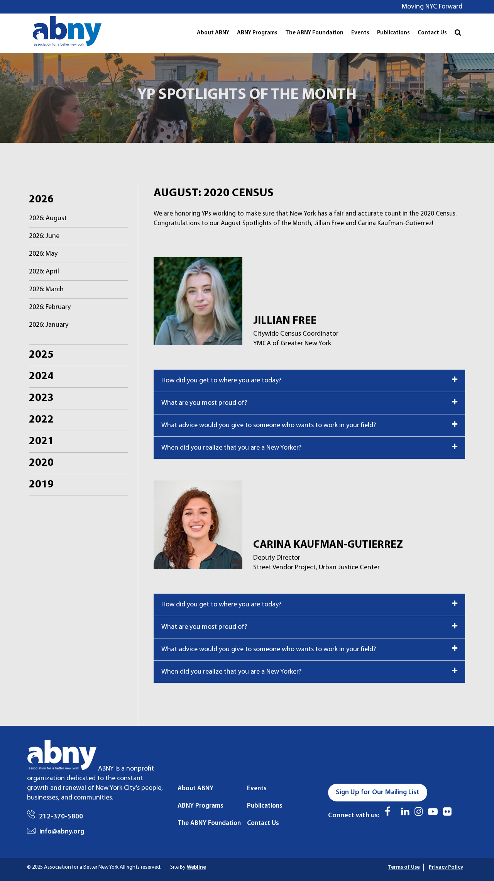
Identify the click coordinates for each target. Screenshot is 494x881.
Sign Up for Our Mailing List (378, 792)
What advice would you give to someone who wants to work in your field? (268, 425)
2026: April (44, 271)
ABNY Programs (257, 33)
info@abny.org (61, 831)
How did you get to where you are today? (221, 380)
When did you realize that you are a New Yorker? (231, 448)
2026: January (48, 325)
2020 (41, 463)
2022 (41, 419)
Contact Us (432, 33)
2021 (41, 441)
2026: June (44, 236)
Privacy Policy (446, 867)
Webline (196, 867)
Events (360, 33)
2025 (41, 355)
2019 (41, 484)
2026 (41, 199)
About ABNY (213, 33)
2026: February (50, 307)
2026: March (46, 289)
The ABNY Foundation (314, 33)
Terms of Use (404, 867)
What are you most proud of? (204, 403)
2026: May (43, 254)
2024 (41, 376)
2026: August (48, 218)
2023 (41, 398)
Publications (393, 33)
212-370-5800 (61, 816)
